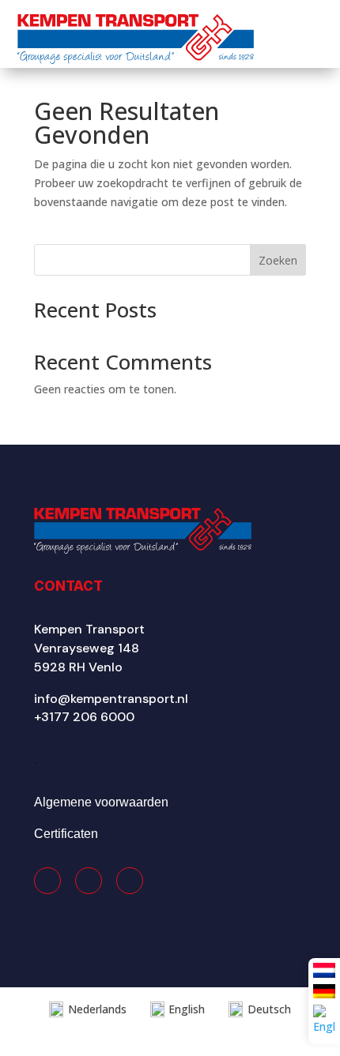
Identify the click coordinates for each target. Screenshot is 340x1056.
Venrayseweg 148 (86, 648)
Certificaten (66, 833)
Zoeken (278, 260)
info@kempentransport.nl (111, 698)
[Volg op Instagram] (88, 880)
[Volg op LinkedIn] (129, 880)
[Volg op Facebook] (47, 880)
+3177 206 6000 (84, 716)
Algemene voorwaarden (101, 802)
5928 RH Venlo (78, 667)
